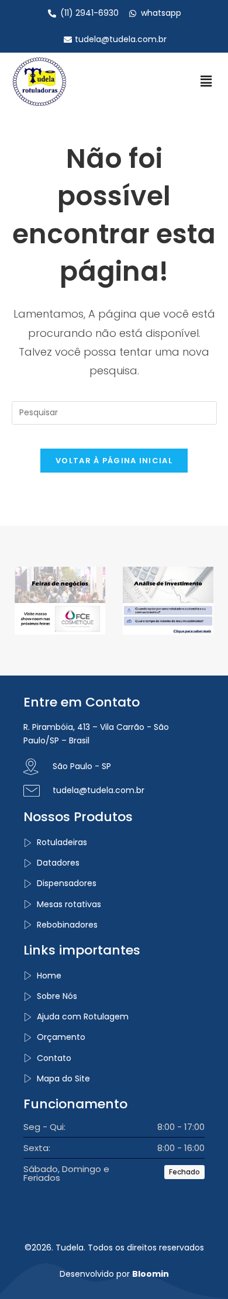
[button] (206, 81)
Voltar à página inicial (114, 460)
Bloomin (150, 1274)
